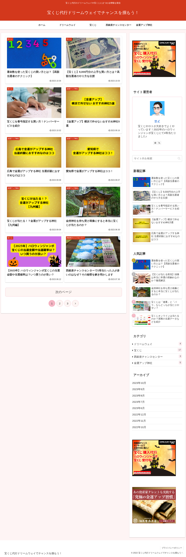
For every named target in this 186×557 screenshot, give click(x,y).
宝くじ (157, 350)
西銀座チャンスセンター (157, 356)
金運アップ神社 (157, 362)
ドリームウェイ (157, 344)
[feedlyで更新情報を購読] (155, 143)
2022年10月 (139, 427)
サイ (157, 121)
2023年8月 (138, 395)
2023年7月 (138, 401)
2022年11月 (139, 420)
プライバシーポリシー (172, 548)
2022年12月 (139, 414)
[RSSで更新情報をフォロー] (159, 143)
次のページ (63, 292)
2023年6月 (138, 408)
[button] (179, 158)
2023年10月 (139, 383)
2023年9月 (138, 389)
